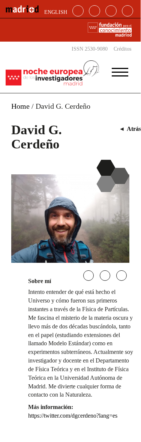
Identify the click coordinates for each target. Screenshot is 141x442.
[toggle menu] (120, 69)
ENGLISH (55, 12)
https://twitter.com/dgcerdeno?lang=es (72, 415)
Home (20, 106)
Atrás (134, 129)
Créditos (122, 49)
